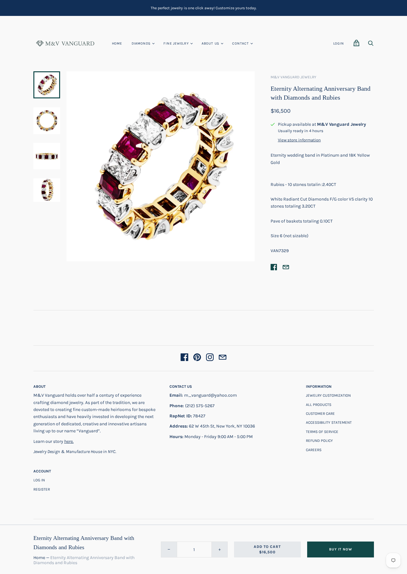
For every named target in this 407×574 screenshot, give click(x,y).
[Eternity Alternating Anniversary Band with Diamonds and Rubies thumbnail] (46, 120)
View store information (299, 140)
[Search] (371, 45)
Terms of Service (322, 431)
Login (338, 43)
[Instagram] (210, 358)
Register (41, 489)
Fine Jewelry (176, 43)
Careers (313, 450)
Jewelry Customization (328, 395)
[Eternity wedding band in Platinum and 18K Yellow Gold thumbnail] (46, 84)
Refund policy (319, 440)
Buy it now (340, 549)
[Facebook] (184, 358)
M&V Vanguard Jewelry (293, 77)
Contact (240, 43)
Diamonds (141, 43)
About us (210, 43)
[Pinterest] (197, 358)
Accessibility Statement (329, 422)
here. (69, 441)
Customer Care (320, 413)
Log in (39, 480)
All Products (318, 404)
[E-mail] (222, 358)
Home (117, 43)
